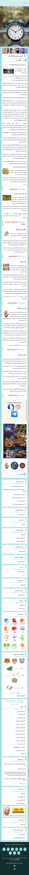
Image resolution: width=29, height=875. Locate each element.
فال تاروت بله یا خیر (20, 750)
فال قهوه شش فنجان (20, 541)
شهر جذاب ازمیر (21, 769)
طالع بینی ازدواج (21, 561)
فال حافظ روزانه (21, 797)
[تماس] (8, 849)
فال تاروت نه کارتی (21, 737)
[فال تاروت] (21, 430)
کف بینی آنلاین (22, 345)
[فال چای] (21, 453)
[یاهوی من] (25, 849)
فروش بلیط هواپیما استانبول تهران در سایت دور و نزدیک (15, 779)
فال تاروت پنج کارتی (20, 731)
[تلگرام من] (20, 849)
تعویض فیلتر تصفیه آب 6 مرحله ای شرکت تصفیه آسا (15, 765)
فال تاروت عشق (21, 744)
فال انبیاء (23, 524)
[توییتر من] (4, 849)
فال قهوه (23, 534)
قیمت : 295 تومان (14, 702)
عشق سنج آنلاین (21, 595)
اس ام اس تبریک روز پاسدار (19, 494)
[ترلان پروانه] (14, 51)
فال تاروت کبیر (21, 714)
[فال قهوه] (21, 441)
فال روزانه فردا (21, 834)
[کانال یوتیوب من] (14, 853)
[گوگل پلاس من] (18, 853)
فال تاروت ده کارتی (21, 740)
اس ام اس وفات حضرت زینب (19, 504)
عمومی (18, 474)
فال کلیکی (22, 585)
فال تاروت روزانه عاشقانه (19, 747)
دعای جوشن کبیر (21, 571)
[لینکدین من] (10, 853)
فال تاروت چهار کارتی (20, 727)
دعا (24, 575)
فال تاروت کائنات (21, 717)
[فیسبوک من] (16, 849)
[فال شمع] (9, 441)
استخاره (25, 185)
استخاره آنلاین (22, 514)
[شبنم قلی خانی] (6, 51)
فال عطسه (22, 824)
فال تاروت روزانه (21, 711)
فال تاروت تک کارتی (20, 721)
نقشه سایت (8, 863)
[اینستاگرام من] (12, 849)
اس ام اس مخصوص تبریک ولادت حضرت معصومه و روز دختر (14, 490)
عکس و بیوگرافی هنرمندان (19, 838)
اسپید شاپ (15, 8)
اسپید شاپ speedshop (16, 55)
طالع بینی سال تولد (21, 695)
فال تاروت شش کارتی (20, 734)
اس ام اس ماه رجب (21, 501)
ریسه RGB (22, 605)
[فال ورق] (9, 453)
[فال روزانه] (9, 430)
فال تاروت (16, 296)
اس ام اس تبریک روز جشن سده (18, 486)
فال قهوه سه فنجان (21, 538)
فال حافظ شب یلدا (21, 800)
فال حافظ (11, 213)
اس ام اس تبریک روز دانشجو (19, 497)
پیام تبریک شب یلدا (21, 803)
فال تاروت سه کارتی (20, 724)
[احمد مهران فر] (23, 51)
